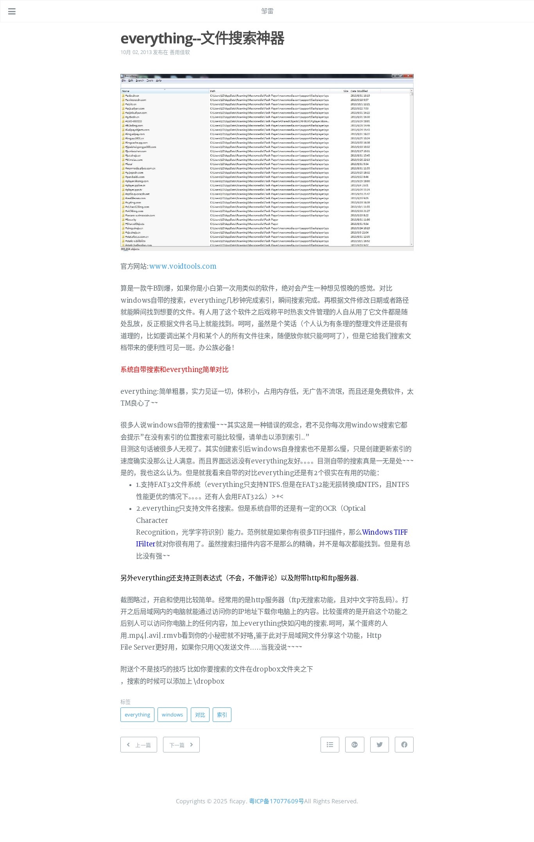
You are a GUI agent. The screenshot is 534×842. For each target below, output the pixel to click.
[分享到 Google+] (354, 744)
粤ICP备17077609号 (276, 801)
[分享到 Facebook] (404, 744)
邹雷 (267, 11)
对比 (200, 714)
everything (137, 714)
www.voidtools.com (183, 266)
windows (172, 714)
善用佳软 (180, 52)
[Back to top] (330, 744)
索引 (222, 714)
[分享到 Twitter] (379, 744)
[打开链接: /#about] (521, 11)
